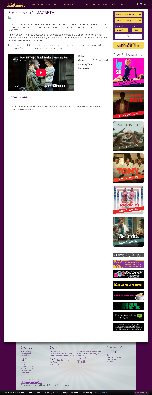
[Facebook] (137, 4)
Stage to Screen (82, 360)
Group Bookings (27, 368)
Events (72, 5)
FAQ (22, 360)
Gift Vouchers (26, 370)
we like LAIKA (81, 362)
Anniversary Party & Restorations (88, 352)
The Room (53, 362)
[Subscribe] (144, 4)
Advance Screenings (57, 352)
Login (120, 5)
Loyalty (84, 5)
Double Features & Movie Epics (87, 354)
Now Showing (38, 5)
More (111, 5)
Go (128, 36)
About (23, 364)
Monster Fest (81, 358)
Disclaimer (25, 373)
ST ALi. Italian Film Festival (59, 360)
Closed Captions (27, 366)
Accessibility (25, 362)
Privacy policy (101, 392)
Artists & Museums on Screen (61, 354)
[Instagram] (140, 4)
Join (108, 355)
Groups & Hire (99, 5)
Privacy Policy (26, 375)
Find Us (24, 358)
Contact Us (25, 356)
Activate (110, 361)
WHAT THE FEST (56, 364)
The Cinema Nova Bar (115, 347)
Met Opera (80, 356)
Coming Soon (57, 5)
